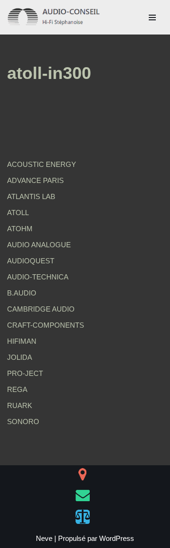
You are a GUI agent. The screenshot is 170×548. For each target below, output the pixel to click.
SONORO (23, 422)
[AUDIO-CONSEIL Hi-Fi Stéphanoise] (54, 17)
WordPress (116, 538)
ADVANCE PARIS (35, 180)
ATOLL (18, 213)
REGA (17, 389)
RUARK (19, 405)
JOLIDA (19, 357)
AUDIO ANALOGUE (39, 245)
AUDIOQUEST (30, 261)
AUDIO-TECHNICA (37, 277)
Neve (44, 538)
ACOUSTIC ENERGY (41, 164)
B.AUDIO (21, 293)
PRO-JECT (25, 373)
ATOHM (20, 229)
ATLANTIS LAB (31, 196)
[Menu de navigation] (152, 17)
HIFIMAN (21, 341)
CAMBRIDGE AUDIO (41, 309)
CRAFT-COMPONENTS (45, 325)
